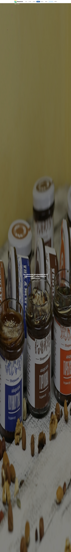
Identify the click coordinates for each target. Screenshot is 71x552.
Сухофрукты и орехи (37, 281)
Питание (33, 281)
